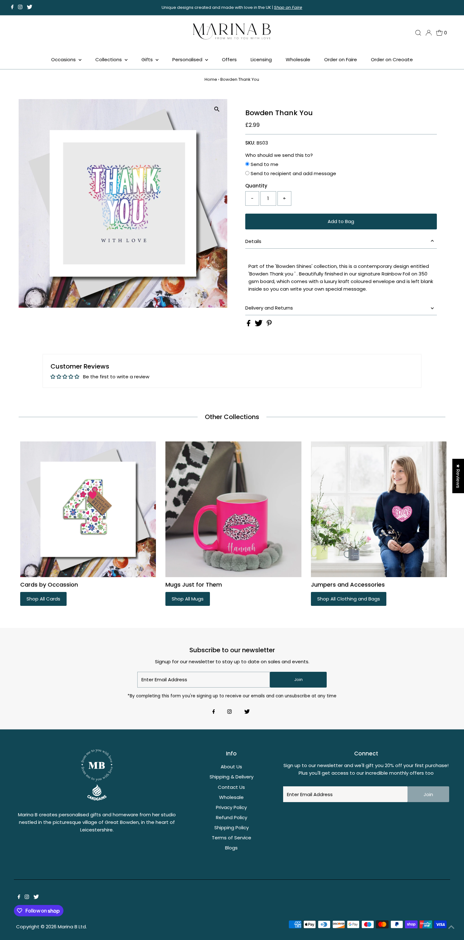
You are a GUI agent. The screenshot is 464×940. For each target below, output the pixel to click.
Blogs (231, 847)
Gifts (147, 59)
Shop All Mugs (188, 598)
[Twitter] (29, 7)
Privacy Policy (231, 807)
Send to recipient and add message (292, 173)
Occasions (64, 59)
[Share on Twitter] (259, 324)
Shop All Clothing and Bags (348, 598)
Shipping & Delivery (231, 776)
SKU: (250, 142)
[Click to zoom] (217, 109)
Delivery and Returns (269, 307)
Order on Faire (340, 59)
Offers (229, 59)
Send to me (263, 164)
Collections (109, 59)
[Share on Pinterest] (269, 324)
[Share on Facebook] (249, 324)
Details (253, 241)
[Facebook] (12, 7)
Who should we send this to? (279, 155)
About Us (231, 766)
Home (211, 79)
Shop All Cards (43, 598)
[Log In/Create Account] (428, 33)
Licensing (261, 59)
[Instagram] (20, 7)
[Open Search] (418, 33)
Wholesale (298, 59)
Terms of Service (231, 837)
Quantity (256, 185)
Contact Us (231, 787)
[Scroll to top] (451, 927)
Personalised (188, 59)
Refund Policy (231, 817)
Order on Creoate (392, 59)
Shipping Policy (231, 827)
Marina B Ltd (72, 926)
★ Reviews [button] (458, 476)
